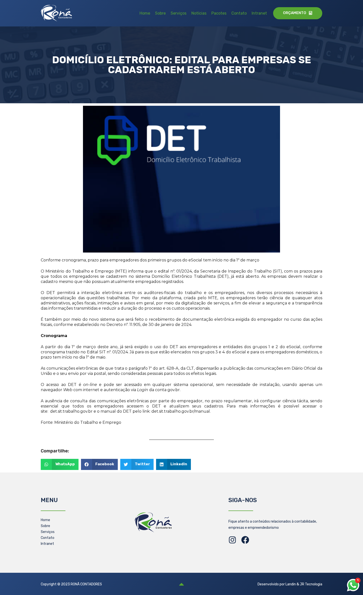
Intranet (259, 13)
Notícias (198, 13)
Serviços (178, 13)
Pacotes (218, 13)
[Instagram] (232, 540)
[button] (60, 464)
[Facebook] (245, 540)
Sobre (160, 13)
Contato (239, 13)
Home (145, 13)
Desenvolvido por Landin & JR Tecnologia (290, 584)
